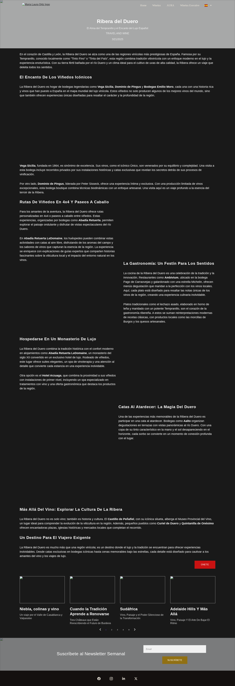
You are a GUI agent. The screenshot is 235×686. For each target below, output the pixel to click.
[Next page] (135, 630)
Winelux (156, 5)
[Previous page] (100, 630)
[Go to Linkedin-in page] (123, 678)
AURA (170, 5)
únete (205, 564)
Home (143, 5)
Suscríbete (174, 660)
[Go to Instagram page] (111, 678)
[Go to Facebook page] (99, 678)
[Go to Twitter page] (135, 678)
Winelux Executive (189, 5)
